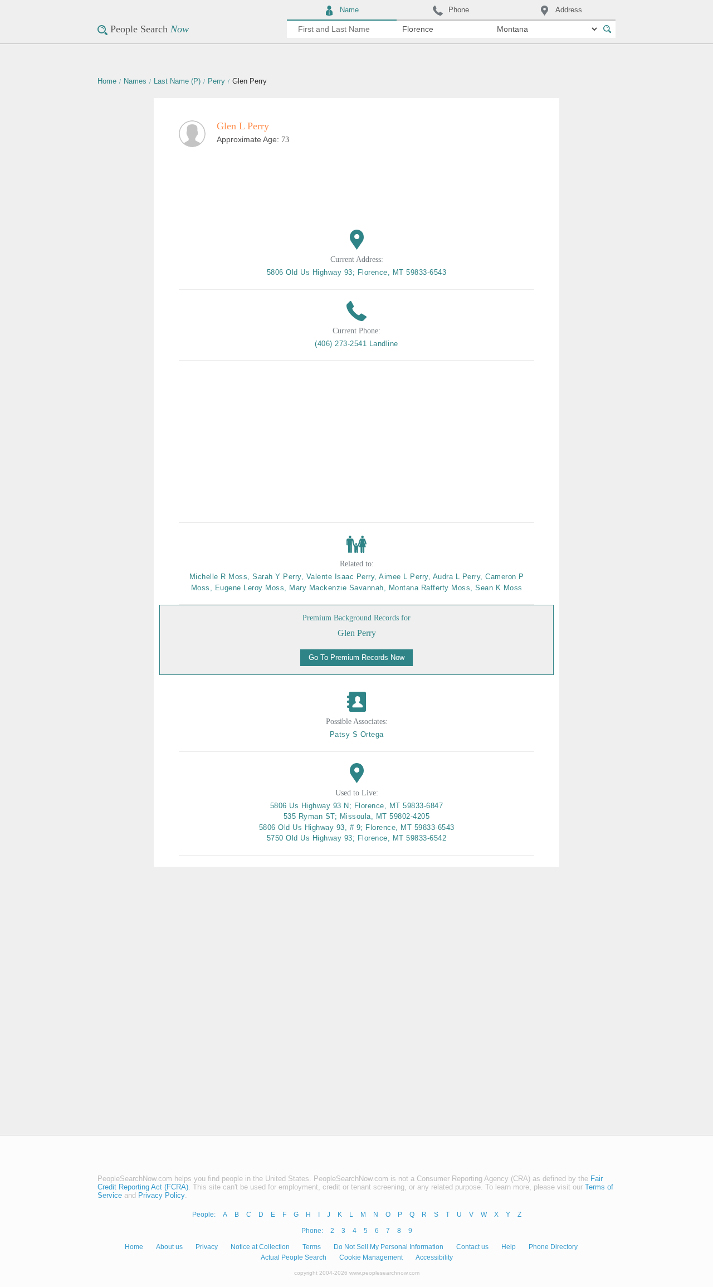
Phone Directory (553, 1247)
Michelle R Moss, (221, 576)
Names (135, 81)
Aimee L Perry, (406, 576)
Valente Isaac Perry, (342, 576)
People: (204, 1214)
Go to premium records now (356, 657)
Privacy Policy (161, 1195)
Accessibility (434, 1257)
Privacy (207, 1247)
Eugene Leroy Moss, (252, 588)
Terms (311, 1247)
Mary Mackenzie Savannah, (339, 588)
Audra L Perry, (459, 576)
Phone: (312, 1231)
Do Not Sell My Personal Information (388, 1247)
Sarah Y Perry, (279, 576)
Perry (216, 81)
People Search (149, 29)
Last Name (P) (177, 81)
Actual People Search (293, 1257)
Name (349, 10)
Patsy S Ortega (357, 734)
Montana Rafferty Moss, (432, 588)
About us (169, 1247)
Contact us (472, 1247)
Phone (458, 10)
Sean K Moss (498, 588)
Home (106, 81)
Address (568, 10)
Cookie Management (371, 1257)
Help (508, 1247)
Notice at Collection (260, 1247)
